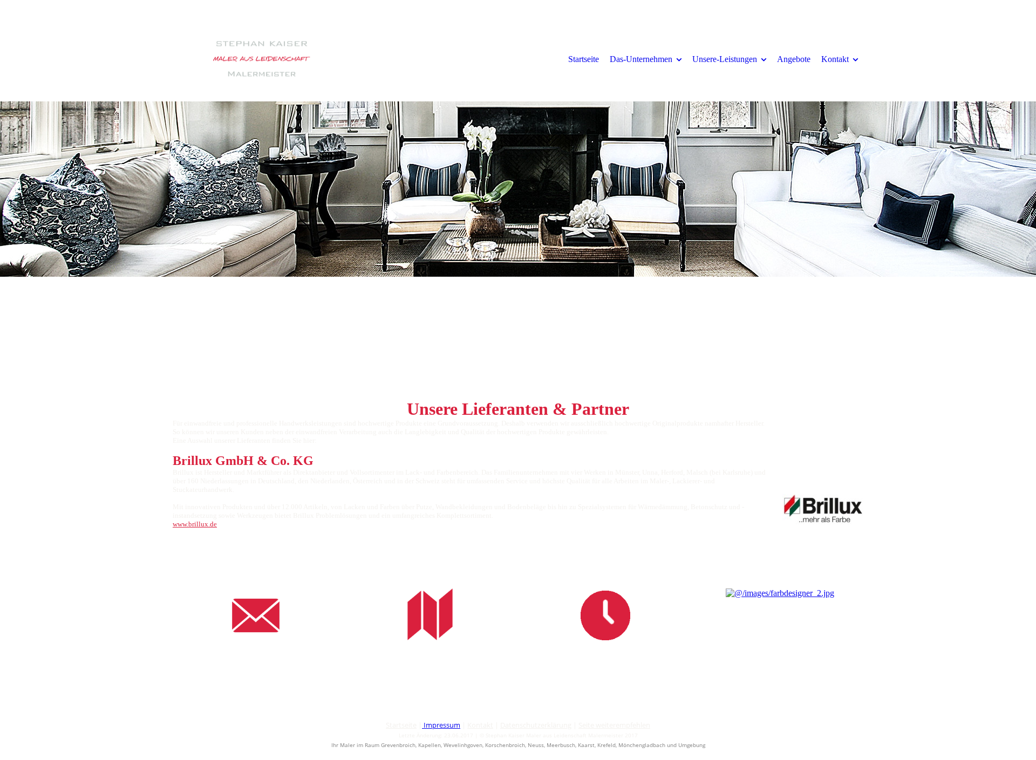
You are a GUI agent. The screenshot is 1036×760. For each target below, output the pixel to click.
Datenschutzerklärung (535, 725)
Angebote (793, 59)
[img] (262, 59)
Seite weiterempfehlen (614, 725)
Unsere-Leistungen (724, 59)
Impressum (442, 725)
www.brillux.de (195, 524)
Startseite (583, 59)
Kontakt (835, 59)
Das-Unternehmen (641, 59)
